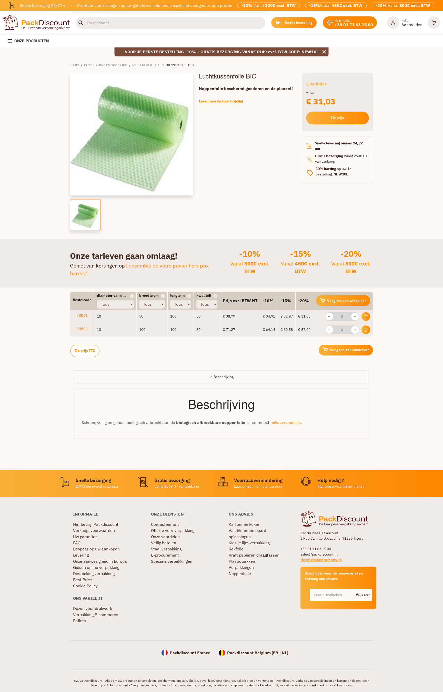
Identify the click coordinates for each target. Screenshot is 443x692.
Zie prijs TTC (85, 350)
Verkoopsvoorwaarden (94, 530)
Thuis (74, 65)
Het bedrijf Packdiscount (95, 524)
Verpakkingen (241, 567)
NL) (285, 652)
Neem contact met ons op (321, 559)
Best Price (82, 579)
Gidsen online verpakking (96, 567)
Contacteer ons (165, 524)
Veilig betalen (163, 542)
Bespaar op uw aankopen (96, 548)
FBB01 (82, 315)
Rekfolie (236, 548)
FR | (277, 652)
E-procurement (165, 555)
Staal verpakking (166, 548)
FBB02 (82, 329)
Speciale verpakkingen (171, 561)
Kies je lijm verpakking (249, 542)
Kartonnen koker (244, 524)
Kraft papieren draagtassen (254, 555)
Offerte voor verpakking (172, 530)
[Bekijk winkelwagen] (434, 22)
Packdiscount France (190, 652)
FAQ (76, 542)
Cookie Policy (85, 585)
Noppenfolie (142, 65)
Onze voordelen (165, 536)
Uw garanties (85, 536)
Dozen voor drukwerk (92, 608)
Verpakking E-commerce (95, 614)
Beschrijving (224, 376)
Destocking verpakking (94, 573)
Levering (81, 555)
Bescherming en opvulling (105, 65)
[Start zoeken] (81, 22)
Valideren (363, 594)
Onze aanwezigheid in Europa (100, 561)
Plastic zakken (242, 561)
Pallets (79, 620)
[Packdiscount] (36, 22)
